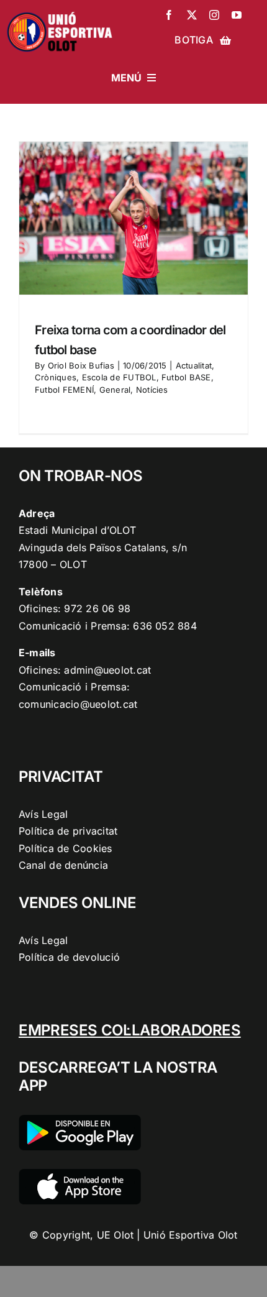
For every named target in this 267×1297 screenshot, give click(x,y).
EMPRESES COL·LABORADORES (130, 1030)
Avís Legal (43, 814)
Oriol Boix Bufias (81, 365)
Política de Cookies (65, 848)
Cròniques (55, 377)
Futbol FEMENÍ (64, 390)
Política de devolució (69, 957)
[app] (80, 1174)
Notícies (152, 390)
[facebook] (169, 15)
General (115, 390)
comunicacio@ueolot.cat (78, 704)
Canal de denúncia (63, 865)
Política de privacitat (68, 831)
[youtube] (237, 15)
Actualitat (194, 365)
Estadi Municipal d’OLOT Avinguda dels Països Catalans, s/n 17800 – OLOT (103, 547)
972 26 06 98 (97, 608)
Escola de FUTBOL (119, 377)
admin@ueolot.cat (107, 670)
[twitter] (192, 15)
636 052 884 (165, 626)
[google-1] (80, 1120)
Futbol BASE (186, 377)
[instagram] (214, 15)
